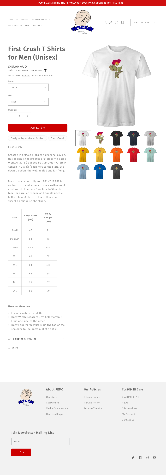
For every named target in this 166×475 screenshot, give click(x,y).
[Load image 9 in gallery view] (133, 155)
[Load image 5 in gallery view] (150, 138)
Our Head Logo (54, 413)
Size (10, 95)
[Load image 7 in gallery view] (99, 155)
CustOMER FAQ (130, 396)
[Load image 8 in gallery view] (116, 155)
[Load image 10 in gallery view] (150, 155)
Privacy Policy (92, 396)
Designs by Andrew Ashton (27, 138)
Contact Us (128, 419)
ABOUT (36, 25)
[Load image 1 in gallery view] (83, 138)
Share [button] (15, 347)
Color (11, 81)
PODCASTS (13, 25)
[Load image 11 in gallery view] (83, 171)
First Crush (58, 138)
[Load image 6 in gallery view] (83, 155)
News (125, 402)
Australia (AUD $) (142, 22)
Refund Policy (92, 402)
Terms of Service (93, 408)
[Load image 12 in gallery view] (99, 171)
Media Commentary (57, 408)
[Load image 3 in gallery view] (116, 138)
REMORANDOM (39, 19)
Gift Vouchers (129, 408)
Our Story (51, 396)
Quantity (12, 109)
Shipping (26, 75)
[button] (12, 19)
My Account (128, 413)
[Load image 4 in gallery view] (133, 138)
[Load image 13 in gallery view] (116, 171)
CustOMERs (52, 402)
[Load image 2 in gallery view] (99, 138)
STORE (11, 19)
